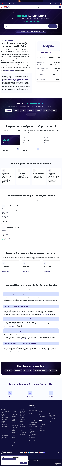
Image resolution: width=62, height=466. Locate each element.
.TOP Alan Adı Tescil (32, 429)
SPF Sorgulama (42, 416)
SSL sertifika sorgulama (23, 338)
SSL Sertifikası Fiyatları (22, 423)
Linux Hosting (14, 427)
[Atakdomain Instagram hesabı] (56, 452)
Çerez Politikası (13, 458)
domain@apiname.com (14, 464)
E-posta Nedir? (42, 430)
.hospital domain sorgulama (7, 69)
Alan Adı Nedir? (42, 422)
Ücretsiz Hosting (13, 420)
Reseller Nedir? (42, 432)
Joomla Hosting (13, 438)
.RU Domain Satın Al (32, 441)
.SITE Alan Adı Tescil (32, 432)
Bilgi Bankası (10, 3)
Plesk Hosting (14, 435)
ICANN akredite (32, 464)
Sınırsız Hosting (15, 425)
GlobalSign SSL (23, 419)
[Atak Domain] (5, 7)
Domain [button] (16, 7)
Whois (53, 7)
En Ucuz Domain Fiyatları (4, 422)
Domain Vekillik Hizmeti (4, 438)
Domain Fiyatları (4, 424)
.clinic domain (18, 370)
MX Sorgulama (42, 418)
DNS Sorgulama (4, 431)
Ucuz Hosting (14, 414)
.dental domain (27, 370)
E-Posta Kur (41, 408)
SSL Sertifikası (22, 406)
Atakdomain (28, 460)
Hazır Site (42, 7)
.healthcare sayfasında (44, 314)
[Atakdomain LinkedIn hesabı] (58, 452)
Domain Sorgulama (12, 12)
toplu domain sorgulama (9, 326)
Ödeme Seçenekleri (53, 409)
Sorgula (53, 26)
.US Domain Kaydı (32, 420)
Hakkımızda (51, 406)
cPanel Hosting (13, 423)
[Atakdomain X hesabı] (54, 452)
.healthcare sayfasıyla (9, 70)
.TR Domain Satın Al (32, 438)
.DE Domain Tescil (33, 422)
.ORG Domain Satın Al (32, 414)
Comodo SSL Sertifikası (22, 412)
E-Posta (46, 7)
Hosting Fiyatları (13, 444)
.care (16, 110)
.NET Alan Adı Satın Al (33, 411)
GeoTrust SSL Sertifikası (22, 415)
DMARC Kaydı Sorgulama (41, 410)
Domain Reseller (23, 432)
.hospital (8, 110)
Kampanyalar (46, 3)
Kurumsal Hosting (14, 408)
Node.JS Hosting (13, 430)
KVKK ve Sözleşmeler (5, 458)
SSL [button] (49, 7)
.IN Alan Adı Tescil (32, 424)
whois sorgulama (44, 349)
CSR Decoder (22, 426)
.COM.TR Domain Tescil (32, 435)
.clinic (23, 110)
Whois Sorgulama (4, 435)
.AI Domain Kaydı (32, 417)
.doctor (38, 110)
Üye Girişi (52, 3)
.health (54, 110)
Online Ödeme (52, 411)
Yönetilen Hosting (14, 417)
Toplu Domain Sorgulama (4, 408)
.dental (30, 110)
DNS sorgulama (53, 370)
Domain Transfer (4, 417)
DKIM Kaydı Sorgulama (41, 413)
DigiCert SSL (22, 417)
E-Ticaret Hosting (14, 433)
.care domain (8, 370)
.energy (46, 110)
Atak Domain (3, 12)
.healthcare (31, 114)
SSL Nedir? (41, 426)
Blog (14, 3)
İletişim (50, 421)
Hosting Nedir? (42, 424)
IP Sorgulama (3, 433)
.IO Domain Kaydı (32, 418)
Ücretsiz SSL (41, 428)
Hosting (13, 406)
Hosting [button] (27, 7)
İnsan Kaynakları (52, 408)
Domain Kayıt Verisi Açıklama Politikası (55, 419)
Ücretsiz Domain (4, 428)
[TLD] (60, 7)
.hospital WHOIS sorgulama (40, 370)
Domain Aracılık (4, 426)
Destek (56, 3)
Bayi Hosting (22, 434)
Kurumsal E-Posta (42, 406)
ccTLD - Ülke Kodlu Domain (5, 412)
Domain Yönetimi (4, 419)
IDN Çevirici (3, 430)
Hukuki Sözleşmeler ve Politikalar (53, 416)
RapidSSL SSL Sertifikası (22, 408)
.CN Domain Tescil (33, 426)
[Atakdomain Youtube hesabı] (60, 452)
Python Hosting (13, 441)
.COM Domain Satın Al (32, 408)
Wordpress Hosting (35, 7)
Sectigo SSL (22, 421)
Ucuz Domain (22, 7)
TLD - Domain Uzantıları (4, 415)
